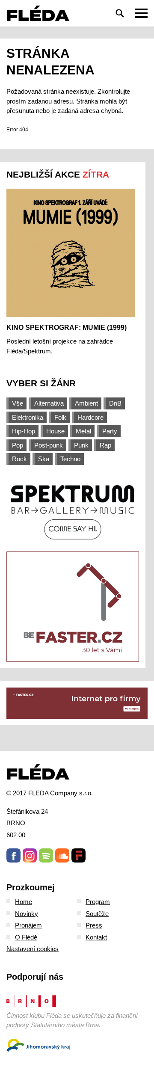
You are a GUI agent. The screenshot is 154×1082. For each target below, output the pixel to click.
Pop (17, 445)
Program (98, 901)
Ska (43, 458)
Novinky (26, 913)
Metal (83, 431)
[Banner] (72, 511)
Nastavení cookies (32, 948)
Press (94, 925)
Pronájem (28, 925)
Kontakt (96, 937)
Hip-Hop (23, 431)
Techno (70, 458)
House (55, 431)
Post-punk (48, 445)
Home (23, 901)
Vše (17, 403)
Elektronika (27, 417)
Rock (19, 458)
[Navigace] (141, 13)
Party (109, 431)
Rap (105, 445)
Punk (81, 445)
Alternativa (49, 403)
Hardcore (90, 417)
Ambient (86, 403)
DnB (115, 403)
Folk (60, 417)
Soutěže (97, 913)
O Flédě (26, 937)
